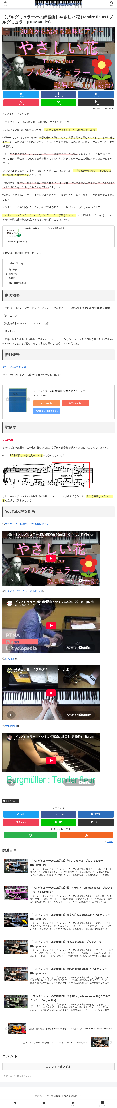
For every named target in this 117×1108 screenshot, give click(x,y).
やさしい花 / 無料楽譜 (14, 367)
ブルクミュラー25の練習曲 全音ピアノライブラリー (61, 391)
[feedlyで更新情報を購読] (30, 835)
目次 (12, 263)
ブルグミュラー (12, 801)
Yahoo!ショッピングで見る (47, 411)
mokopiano (11, 726)
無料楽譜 (13, 274)
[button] (96, 102)
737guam (10, 658)
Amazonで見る (47, 403)
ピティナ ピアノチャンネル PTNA (23, 591)
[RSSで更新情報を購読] (86, 835)
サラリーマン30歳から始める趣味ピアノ (27, 524)
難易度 (12, 278)
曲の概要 (13, 269)
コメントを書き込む (59, 1066)
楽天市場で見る (75, 403)
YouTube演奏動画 (17, 283)
